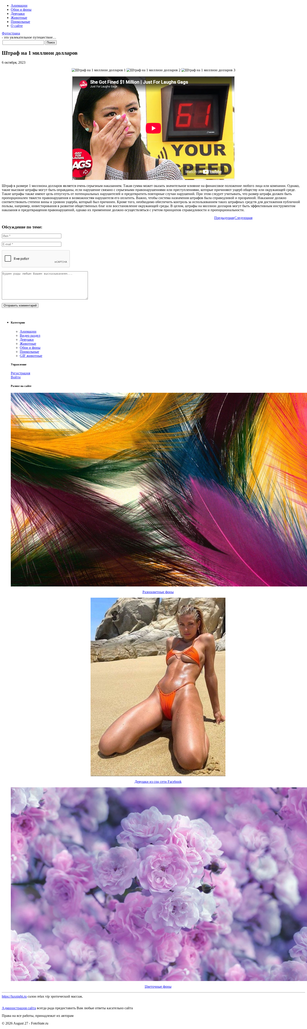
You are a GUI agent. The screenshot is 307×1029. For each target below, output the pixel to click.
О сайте (17, 26)
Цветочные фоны (158, 986)
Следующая (243, 218)
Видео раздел (30, 335)
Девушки (18, 13)
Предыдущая (224, 218)
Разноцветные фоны (158, 592)
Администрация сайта (19, 1008)
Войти (16, 377)
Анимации (19, 5)
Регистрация (20, 373)
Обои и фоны (21, 9)
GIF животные (31, 356)
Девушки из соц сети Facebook (158, 782)
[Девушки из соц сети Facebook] (158, 775)
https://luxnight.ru (14, 996)
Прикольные (20, 22)
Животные (19, 18)
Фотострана (11, 33)
